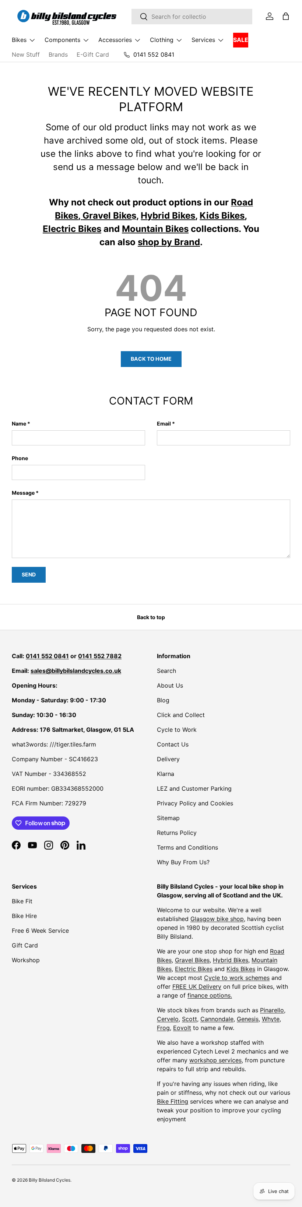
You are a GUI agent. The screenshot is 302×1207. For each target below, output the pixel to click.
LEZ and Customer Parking (194, 788)
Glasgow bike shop (217, 918)
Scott (189, 1019)
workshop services (215, 1060)
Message (23, 493)
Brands (58, 54)
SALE (240, 39)
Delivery (168, 759)
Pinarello (272, 1010)
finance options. (209, 995)
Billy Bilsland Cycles (49, 1180)
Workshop (26, 960)
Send (29, 574)
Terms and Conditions (187, 847)
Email (164, 423)
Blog (163, 700)
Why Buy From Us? (183, 862)
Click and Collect (181, 715)
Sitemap (168, 818)
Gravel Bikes (192, 960)
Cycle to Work (177, 729)
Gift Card (25, 945)
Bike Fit (22, 901)
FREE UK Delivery (196, 986)
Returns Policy (177, 832)
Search (166, 670)
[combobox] (191, 16)
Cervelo (168, 1019)
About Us (170, 685)
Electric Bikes (194, 969)
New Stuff (26, 54)
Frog (163, 1027)
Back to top (151, 617)
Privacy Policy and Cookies (195, 803)
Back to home (151, 359)
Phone (20, 458)
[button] (286, 16)
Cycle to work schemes (237, 977)
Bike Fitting (172, 1101)
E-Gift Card (93, 54)
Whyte (271, 1019)
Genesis (248, 1019)
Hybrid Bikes (230, 960)
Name (19, 423)
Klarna (165, 773)
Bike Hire (24, 916)
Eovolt (182, 1027)
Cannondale (216, 1019)
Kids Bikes (240, 969)
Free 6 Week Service (40, 930)
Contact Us (173, 744)
